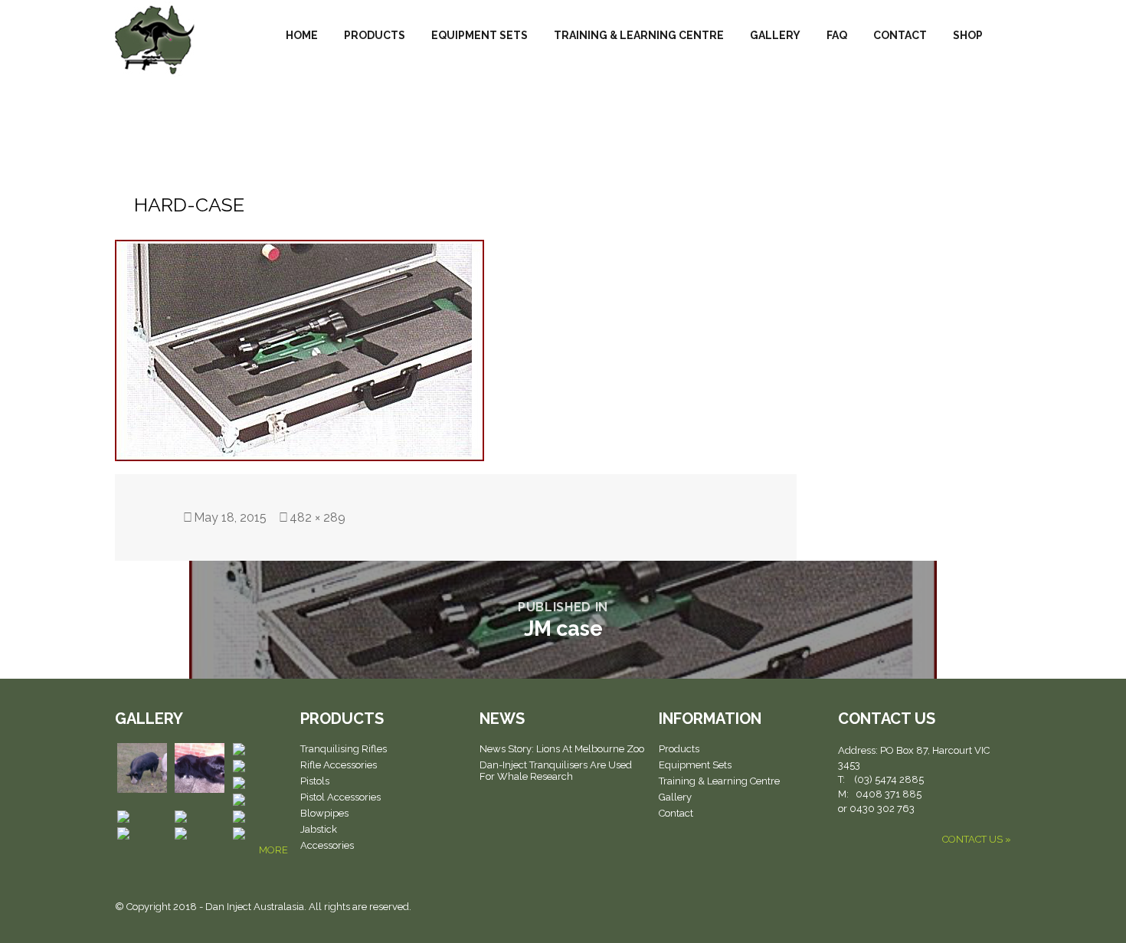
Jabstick (318, 829)
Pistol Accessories (340, 797)
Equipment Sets (479, 35)
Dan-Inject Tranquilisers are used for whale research (556, 770)
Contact (900, 35)
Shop (968, 35)
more (273, 850)
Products (374, 35)
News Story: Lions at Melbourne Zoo (562, 749)
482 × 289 (317, 517)
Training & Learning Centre (639, 35)
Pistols (314, 781)
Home (302, 35)
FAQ (836, 35)
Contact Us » (976, 839)
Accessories (327, 845)
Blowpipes (324, 813)
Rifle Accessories (338, 765)
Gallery (775, 35)
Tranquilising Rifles (343, 749)
